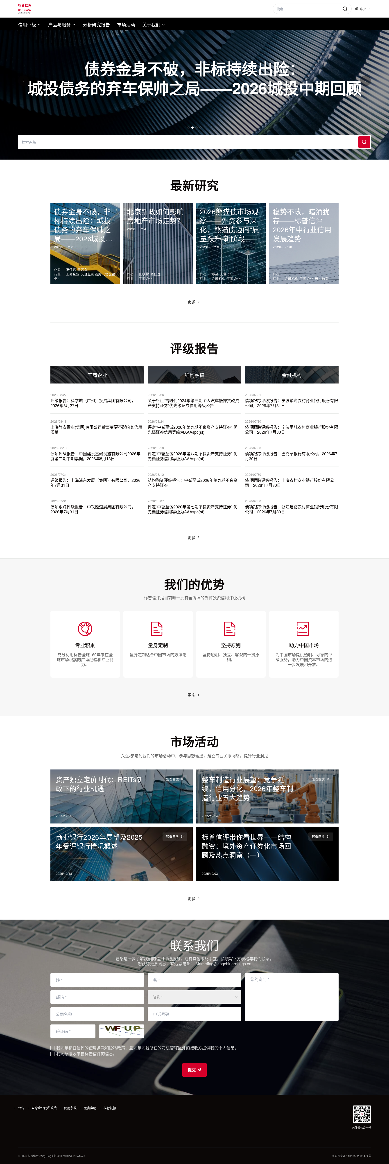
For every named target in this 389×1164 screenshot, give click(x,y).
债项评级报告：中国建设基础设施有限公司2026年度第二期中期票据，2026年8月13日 (95, 456)
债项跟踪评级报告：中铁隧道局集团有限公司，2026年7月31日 (93, 509)
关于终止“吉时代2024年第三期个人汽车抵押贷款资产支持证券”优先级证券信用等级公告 (193, 403)
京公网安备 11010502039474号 (351, 1156)
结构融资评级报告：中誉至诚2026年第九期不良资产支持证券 (193, 483)
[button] (23, 80)
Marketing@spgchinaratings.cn (223, 963)
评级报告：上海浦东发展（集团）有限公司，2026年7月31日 (95, 483)
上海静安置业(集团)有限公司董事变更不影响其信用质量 (96, 429)
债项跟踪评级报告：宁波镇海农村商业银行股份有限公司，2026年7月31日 (291, 403)
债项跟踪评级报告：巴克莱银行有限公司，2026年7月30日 (291, 456)
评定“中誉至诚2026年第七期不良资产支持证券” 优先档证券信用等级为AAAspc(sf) (192, 509)
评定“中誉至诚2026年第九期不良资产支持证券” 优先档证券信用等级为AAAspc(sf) (192, 429)
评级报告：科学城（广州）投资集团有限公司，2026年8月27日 (93, 403)
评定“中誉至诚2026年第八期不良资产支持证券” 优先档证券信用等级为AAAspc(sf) (192, 456)
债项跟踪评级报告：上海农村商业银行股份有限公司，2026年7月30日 (289, 483)
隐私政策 (117, 1048)
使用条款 (97, 1048)
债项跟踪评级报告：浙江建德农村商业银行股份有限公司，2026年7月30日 (291, 509)
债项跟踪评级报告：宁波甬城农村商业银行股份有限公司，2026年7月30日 (291, 429)
